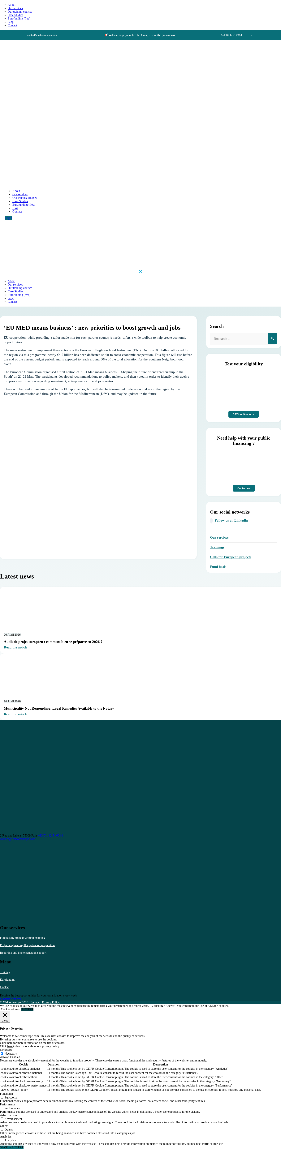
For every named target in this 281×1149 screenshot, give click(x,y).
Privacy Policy (51, 1002)
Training (5, 972)
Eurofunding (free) (19, 18)
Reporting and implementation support (23, 952)
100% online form (243, 414)
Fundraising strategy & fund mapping (22, 937)
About (11, 4)
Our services (15, 8)
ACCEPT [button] (27, 1009)
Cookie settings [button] (10, 1009)
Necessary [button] (6, 1049)
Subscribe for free (10, 999)
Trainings (217, 547)
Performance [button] (7, 1104)
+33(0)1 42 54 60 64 (50, 835)
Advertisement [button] (9, 1115)
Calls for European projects (230, 557)
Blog (11, 22)
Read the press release (163, 35)
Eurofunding (7, 979)
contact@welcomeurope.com (17, 839)
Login (8, 218)
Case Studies (15, 15)
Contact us (243, 488)
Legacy (35, 1002)
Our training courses (20, 11)
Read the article (15, 647)
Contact (4, 987)
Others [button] (4, 1125)
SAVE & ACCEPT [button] (12, 1147)
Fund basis (218, 567)
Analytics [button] (5, 1136)
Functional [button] (6, 1093)
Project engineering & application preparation (27, 945)
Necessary (11, 1053)
